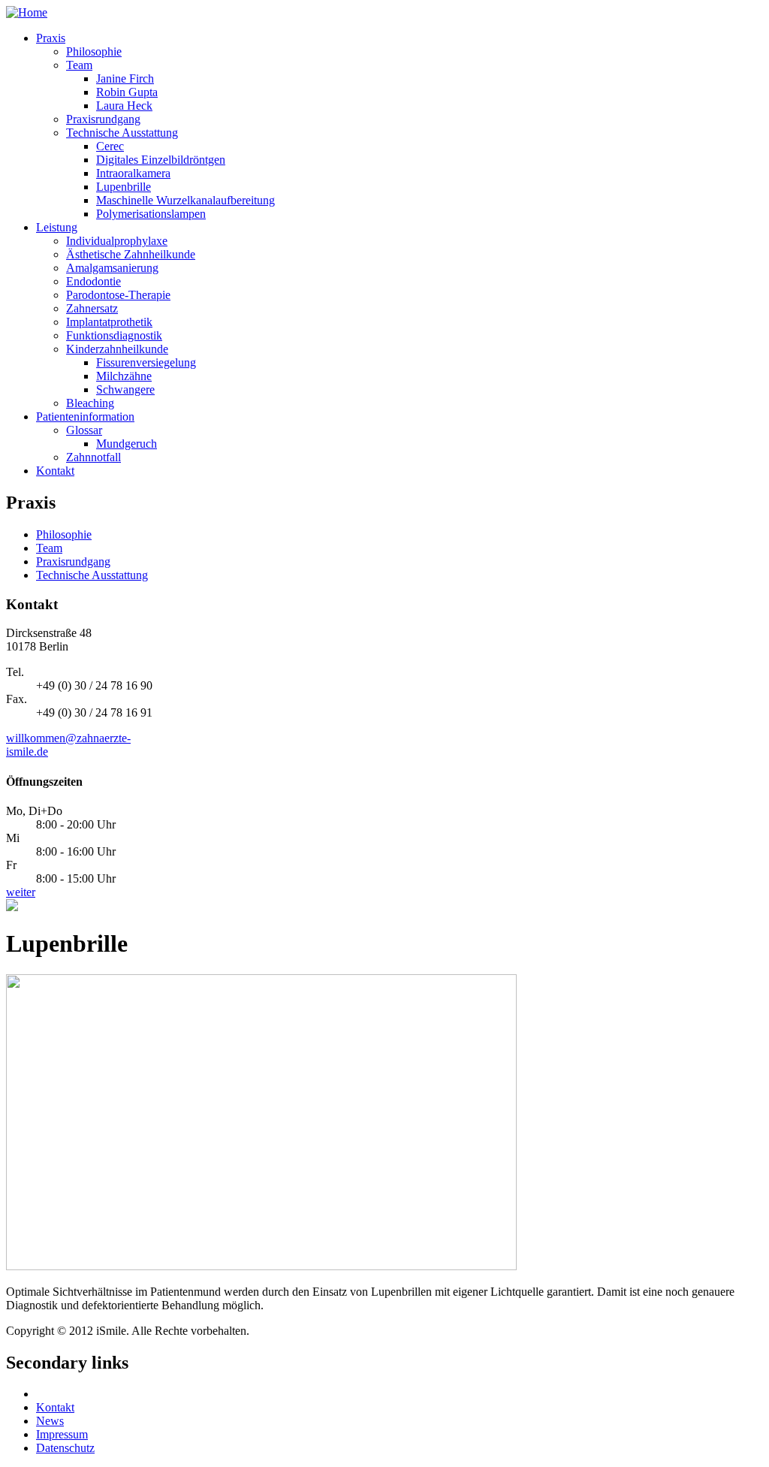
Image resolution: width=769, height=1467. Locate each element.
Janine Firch (125, 78)
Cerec (110, 146)
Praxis (50, 38)
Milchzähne (124, 376)
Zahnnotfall (93, 457)
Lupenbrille (123, 186)
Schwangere (125, 389)
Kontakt (55, 470)
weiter (20, 892)
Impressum (62, 1434)
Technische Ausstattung (122, 132)
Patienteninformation (85, 416)
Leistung (56, 227)
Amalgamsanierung (112, 267)
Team (79, 65)
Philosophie (94, 51)
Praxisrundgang (103, 119)
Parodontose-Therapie (118, 294)
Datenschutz (65, 1447)
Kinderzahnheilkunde (117, 349)
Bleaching (90, 403)
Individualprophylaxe (116, 240)
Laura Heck (124, 105)
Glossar (84, 430)
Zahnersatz (92, 308)
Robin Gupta (127, 92)
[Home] (26, 12)
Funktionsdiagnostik (114, 335)
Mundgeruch (126, 443)
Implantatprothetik (109, 321)
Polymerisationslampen (151, 213)
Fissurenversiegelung (146, 362)
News (50, 1420)
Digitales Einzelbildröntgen (160, 159)
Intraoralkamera (133, 173)
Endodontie (93, 281)
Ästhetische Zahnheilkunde (130, 254)
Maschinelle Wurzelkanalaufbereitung (185, 200)
